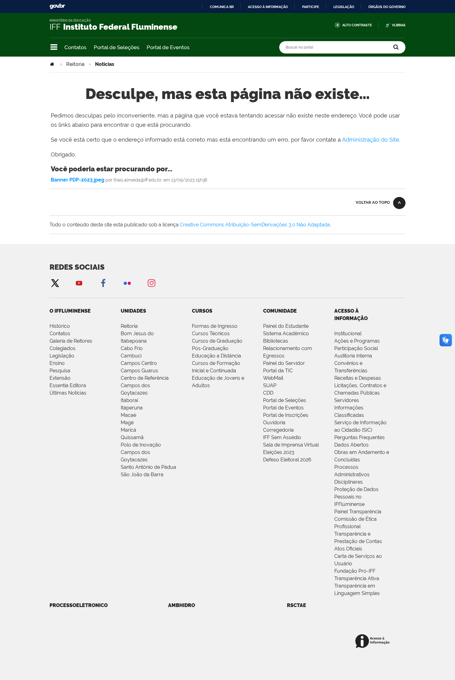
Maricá (128, 430)
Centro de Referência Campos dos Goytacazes (145, 385)
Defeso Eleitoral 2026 (287, 460)
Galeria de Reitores (71, 341)
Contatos (75, 47)
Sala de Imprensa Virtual (291, 445)
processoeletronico (79, 605)
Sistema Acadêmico (286, 333)
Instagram (151, 283)
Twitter (55, 283)
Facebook (103, 283)
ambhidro (181, 605)
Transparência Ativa (356, 578)
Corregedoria (278, 430)
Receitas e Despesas (357, 378)
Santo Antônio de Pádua (148, 467)
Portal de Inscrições (285, 415)
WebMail (273, 378)
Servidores (346, 400)
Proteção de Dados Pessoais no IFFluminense (356, 496)
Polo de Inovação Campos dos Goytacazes (141, 452)
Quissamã (132, 437)
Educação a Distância (216, 356)
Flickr (127, 283)
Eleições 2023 (278, 452)
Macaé (128, 415)
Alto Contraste (357, 25)
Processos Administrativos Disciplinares (352, 474)
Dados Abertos (351, 445)
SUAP (269, 385)
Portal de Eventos (168, 47)
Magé (127, 423)
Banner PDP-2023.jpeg (77, 180)
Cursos (202, 311)
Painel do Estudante (286, 326)
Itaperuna (132, 408)
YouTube (79, 283)
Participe (310, 7)
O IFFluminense (70, 311)
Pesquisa (60, 371)
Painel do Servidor (284, 363)
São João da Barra (142, 474)
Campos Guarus (139, 371)
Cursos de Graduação (217, 341)
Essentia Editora (68, 385)
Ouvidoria (274, 423)
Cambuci (131, 356)
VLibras (398, 25)
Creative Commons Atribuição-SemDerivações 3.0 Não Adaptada (255, 225)
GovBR (57, 6)
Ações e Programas (357, 341)
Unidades (133, 311)
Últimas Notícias (68, 393)
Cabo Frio (132, 348)
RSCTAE (296, 605)
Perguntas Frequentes (359, 437)
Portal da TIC (278, 371)
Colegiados (63, 348)
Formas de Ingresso (214, 326)
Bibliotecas (275, 341)
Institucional (348, 333)
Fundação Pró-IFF (354, 571)
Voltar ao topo (373, 202)
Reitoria (75, 64)
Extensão (60, 378)
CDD (268, 393)
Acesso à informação (268, 7)
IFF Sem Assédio (282, 437)
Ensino (57, 363)
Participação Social (356, 348)
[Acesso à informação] (373, 641)
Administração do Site (370, 139)
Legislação (343, 7)
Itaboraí (129, 400)
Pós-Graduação (210, 348)
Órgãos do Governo (386, 7)
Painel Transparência (357, 512)
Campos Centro (139, 363)
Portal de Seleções (116, 47)
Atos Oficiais (348, 549)
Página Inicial (53, 64)
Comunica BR (222, 7)
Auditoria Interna (353, 356)
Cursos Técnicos (211, 333)
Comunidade (280, 311)
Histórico (60, 326)
